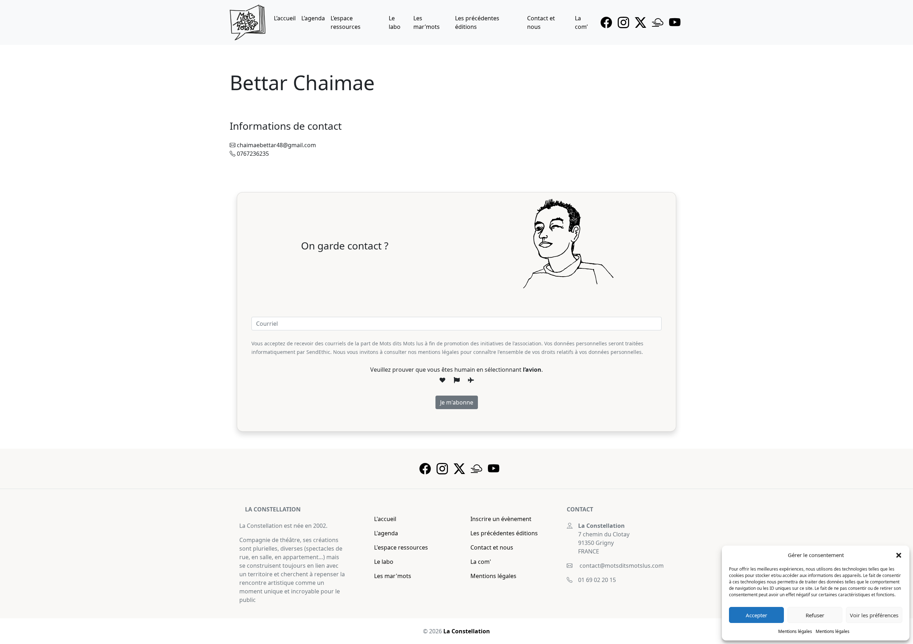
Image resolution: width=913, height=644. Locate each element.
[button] (898, 554)
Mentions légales (795, 631)
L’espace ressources (346, 22)
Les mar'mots (392, 576)
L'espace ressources (401, 547)
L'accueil (385, 519)
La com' (480, 562)
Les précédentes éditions (477, 22)
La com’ (581, 22)
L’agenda (313, 18)
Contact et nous (541, 22)
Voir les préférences (874, 615)
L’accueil (285, 18)
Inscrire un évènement (500, 519)
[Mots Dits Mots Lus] (247, 22)
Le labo (395, 22)
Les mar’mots (426, 22)
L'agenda (386, 533)
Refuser (815, 615)
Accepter (756, 615)
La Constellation (466, 631)
